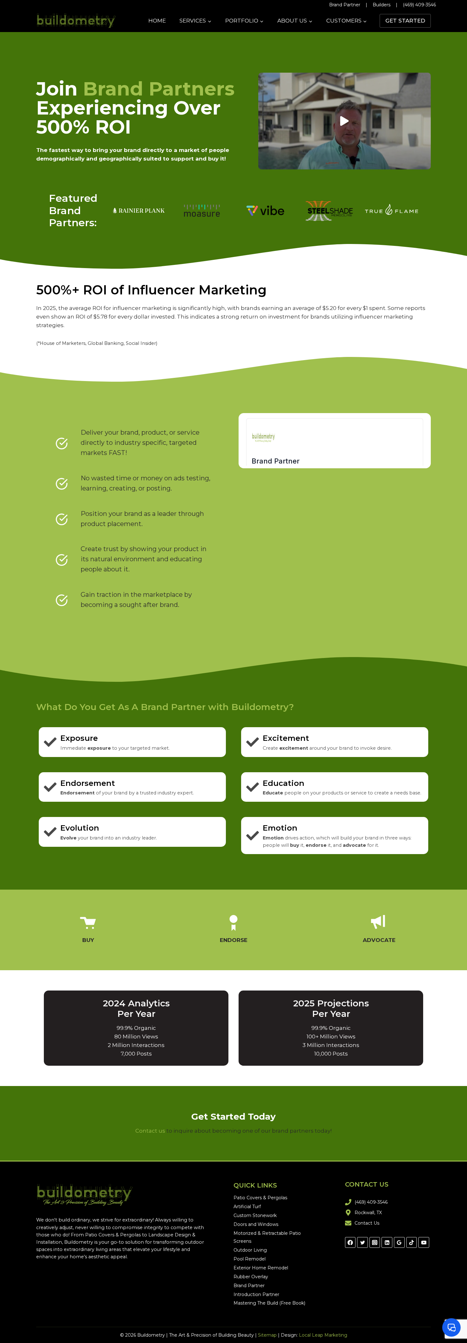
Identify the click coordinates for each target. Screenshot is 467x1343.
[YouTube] (423, 1242)
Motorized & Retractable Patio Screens (267, 1237)
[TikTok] (411, 1242)
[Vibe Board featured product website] (265, 211)
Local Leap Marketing (323, 1335)
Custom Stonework (255, 1215)
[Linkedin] (387, 1242)
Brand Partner (344, 5)
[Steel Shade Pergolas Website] (328, 210)
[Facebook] (350, 1242)
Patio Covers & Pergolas (113, 1235)
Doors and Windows (256, 1224)
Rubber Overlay (251, 1277)
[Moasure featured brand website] (201, 210)
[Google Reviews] (399, 1242)
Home (157, 20)
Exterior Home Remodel (261, 1268)
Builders (381, 5)
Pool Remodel (250, 1259)
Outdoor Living (250, 1250)
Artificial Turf (247, 1206)
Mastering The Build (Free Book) (269, 1303)
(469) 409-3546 (419, 5)
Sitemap (267, 1335)
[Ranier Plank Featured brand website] (138, 210)
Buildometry (78, 1242)
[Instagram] (374, 1242)
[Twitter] (362, 1242)
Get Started (405, 20)
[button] (344, 121)
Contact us (150, 1131)
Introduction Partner (256, 1294)
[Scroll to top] (454, 1317)
